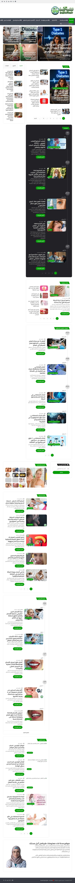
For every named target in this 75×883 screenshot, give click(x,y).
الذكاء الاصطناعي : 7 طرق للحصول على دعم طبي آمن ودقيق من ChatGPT (36, 440)
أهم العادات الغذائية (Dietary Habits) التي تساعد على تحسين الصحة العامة (11, 55)
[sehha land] (62, 10)
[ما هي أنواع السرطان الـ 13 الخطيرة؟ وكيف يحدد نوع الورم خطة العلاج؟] (66, 111)
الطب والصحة (63, 20)
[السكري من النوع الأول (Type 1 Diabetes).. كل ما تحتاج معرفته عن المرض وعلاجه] (60, 86)
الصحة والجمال (16, 20)
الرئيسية (71, 20)
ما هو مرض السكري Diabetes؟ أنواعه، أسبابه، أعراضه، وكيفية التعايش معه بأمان (29, 37)
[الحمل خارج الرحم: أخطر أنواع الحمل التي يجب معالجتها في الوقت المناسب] (44, 311)
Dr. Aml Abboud (65, 298)
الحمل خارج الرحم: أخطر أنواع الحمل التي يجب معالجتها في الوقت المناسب (33, 312)
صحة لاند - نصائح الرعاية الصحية (46, 880)
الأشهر (14, 66)
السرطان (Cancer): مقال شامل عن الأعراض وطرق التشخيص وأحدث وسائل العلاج (35, 102)
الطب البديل (7, 20)
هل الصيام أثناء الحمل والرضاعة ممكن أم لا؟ (35, 295)
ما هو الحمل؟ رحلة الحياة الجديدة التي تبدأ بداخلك (61, 301)
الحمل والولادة (44, 20)
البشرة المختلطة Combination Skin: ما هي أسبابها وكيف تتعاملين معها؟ (29, 55)
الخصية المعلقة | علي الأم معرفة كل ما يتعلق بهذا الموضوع (15, 818)
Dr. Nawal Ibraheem (63, 102)
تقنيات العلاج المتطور (28, 20)
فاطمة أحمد (21, 570)
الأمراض (54, 20)
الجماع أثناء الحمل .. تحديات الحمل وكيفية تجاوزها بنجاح (15, 502)
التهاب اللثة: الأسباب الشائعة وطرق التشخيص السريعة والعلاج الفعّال (14, 638)
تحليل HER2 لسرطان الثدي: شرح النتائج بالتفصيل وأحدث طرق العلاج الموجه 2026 (34, 93)
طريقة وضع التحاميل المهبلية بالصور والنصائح (16, 556)
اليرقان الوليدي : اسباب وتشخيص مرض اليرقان (16, 746)
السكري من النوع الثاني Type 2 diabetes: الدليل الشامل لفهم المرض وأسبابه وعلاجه (11, 37)
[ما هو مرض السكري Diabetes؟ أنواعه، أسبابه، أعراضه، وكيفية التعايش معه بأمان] (44, 72)
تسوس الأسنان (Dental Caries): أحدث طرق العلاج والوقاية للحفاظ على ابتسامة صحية (14, 715)
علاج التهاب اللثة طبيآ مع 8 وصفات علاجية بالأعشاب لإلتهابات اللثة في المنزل (36, 256)
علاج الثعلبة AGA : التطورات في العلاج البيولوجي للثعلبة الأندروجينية (39, 226)
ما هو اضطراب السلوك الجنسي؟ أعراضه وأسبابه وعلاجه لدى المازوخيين (16, 519)
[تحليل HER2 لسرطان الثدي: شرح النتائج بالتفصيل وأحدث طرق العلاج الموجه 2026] (44, 92)
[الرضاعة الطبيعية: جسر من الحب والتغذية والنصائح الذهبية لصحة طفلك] (44, 303)
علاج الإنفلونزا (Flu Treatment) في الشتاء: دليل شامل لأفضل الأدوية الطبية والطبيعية (37, 173)
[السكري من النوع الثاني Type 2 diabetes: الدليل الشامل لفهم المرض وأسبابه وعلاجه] (44, 82)
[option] (37, 44)
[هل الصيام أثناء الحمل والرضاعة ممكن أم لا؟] (44, 295)
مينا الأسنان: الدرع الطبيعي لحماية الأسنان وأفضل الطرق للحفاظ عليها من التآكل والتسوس (14, 615)
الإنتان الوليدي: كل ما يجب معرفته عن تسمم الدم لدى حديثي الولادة (15, 763)
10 (43, 118)
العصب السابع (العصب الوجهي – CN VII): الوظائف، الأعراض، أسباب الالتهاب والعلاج (37, 144)
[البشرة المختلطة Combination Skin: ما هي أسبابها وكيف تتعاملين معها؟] (18, 106)
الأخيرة (35, 118)
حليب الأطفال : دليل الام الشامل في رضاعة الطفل (16, 781)
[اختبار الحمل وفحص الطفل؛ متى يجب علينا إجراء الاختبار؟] (44, 288)
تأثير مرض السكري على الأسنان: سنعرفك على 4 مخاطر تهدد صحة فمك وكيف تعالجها (14, 693)
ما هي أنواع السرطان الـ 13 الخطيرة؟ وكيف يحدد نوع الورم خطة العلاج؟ (55, 112)
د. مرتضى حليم (41, 139)
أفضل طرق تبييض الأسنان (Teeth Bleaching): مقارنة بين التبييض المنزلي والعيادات (13, 665)
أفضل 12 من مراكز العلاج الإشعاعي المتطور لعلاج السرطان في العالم (37, 343)
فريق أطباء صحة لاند (40, 252)
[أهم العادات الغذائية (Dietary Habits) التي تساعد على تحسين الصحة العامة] (18, 115)
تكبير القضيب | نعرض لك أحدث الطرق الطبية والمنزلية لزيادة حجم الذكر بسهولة (14, 539)
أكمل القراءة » (40, 157)
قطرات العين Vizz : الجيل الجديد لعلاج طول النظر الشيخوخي (37, 203)
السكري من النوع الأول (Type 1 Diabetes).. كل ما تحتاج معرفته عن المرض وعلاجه (57, 49)
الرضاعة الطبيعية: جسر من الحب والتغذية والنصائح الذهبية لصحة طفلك (33, 303)
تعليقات (7, 66)
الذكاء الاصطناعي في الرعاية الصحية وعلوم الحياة (38, 396)
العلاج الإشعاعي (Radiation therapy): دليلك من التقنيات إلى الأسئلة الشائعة (36, 370)
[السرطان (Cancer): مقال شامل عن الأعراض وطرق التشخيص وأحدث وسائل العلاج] (44, 101)
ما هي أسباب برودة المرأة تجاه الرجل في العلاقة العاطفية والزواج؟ (15, 574)
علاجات (37, 20)
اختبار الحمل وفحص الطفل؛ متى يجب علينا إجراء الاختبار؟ (34, 288)
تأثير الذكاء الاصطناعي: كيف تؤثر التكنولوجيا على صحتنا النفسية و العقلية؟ (36, 418)
